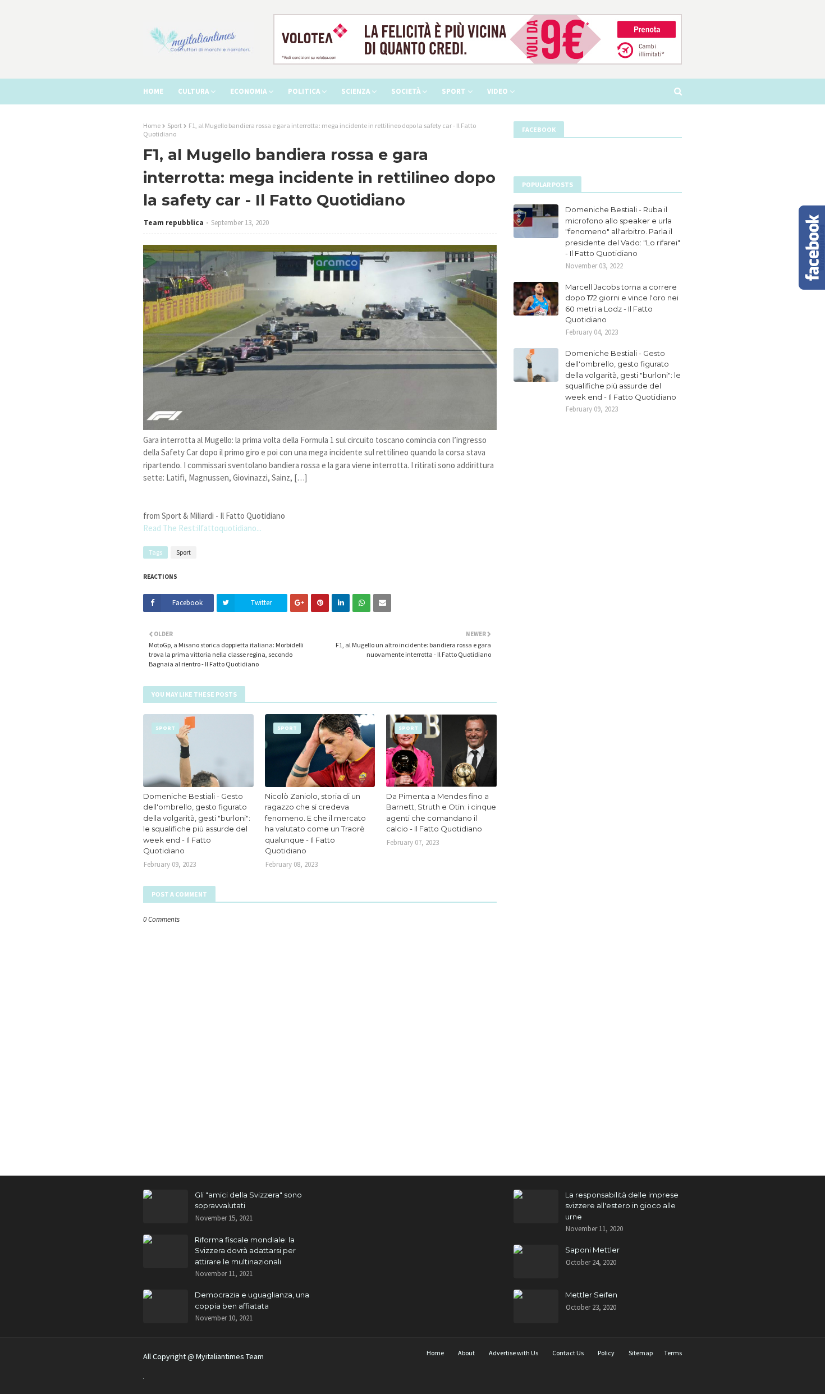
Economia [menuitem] (248, 91)
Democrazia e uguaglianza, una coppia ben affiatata (252, 1300)
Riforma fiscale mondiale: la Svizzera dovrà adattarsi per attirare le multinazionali (245, 1250)
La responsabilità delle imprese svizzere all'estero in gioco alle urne (622, 1205)
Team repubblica (174, 222)
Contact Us (568, 1353)
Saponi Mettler (592, 1249)
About (466, 1353)
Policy (606, 1353)
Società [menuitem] (405, 91)
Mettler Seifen (591, 1294)
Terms (673, 1353)
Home (152, 125)
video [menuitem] (497, 91)
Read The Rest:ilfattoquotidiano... (202, 528)
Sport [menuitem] (454, 91)
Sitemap (641, 1353)
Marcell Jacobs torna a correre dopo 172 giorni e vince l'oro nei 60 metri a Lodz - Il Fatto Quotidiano (622, 303)
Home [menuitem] (153, 91)
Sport (174, 125)
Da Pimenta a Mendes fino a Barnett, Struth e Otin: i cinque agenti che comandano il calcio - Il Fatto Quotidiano (441, 813)
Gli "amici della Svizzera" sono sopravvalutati (248, 1200)
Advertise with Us (513, 1353)
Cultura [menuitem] (193, 91)
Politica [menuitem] (304, 91)
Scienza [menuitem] (355, 91)
